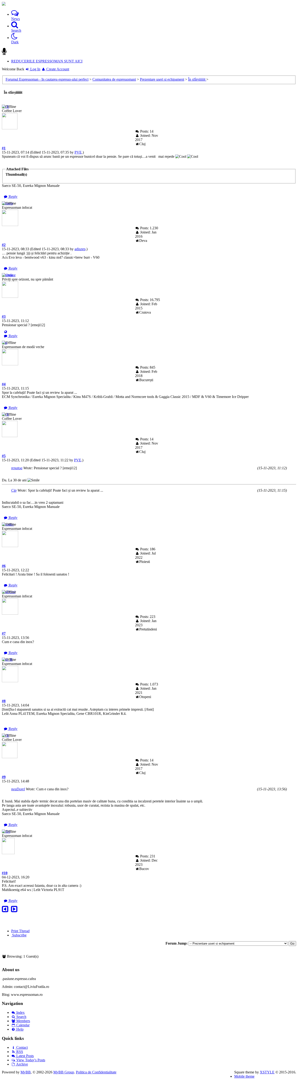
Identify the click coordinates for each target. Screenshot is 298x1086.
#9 (4, 777)
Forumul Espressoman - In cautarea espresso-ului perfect (47, 79)
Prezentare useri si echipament (162, 79)
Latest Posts (24, 1056)
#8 (4, 701)
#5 (4, 456)
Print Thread (20, 931)
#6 (4, 566)
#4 (4, 384)
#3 (4, 317)
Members (22, 1021)
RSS (19, 1052)
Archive (21, 1064)
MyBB (25, 1072)
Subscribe (19, 935)
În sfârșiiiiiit (197, 79)
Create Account (57, 69)
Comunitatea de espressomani (114, 79)
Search (20, 1017)
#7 (4, 633)
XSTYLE (267, 1072)
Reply (12, 197)
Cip (14, 490)
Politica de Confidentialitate (96, 1072)
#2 (4, 245)
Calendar (22, 1025)
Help (19, 1029)
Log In (34, 69)
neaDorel (18, 789)
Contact (21, 1047)
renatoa (16, 468)
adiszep (79, 249)
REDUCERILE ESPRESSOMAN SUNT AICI (46, 61)
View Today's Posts (30, 1060)
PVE (78, 152)
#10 (4, 873)
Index (20, 1012)
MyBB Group (63, 1072)
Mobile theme (244, 1076)
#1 (4, 148)
